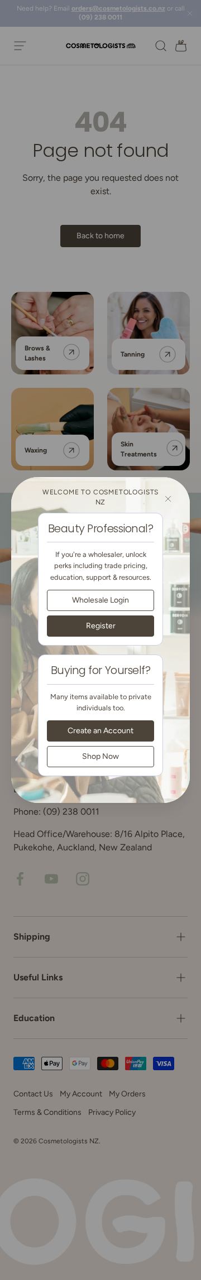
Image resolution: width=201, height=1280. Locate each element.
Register (101, 626)
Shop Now (100, 756)
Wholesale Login (100, 600)
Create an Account (100, 730)
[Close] (168, 498)
